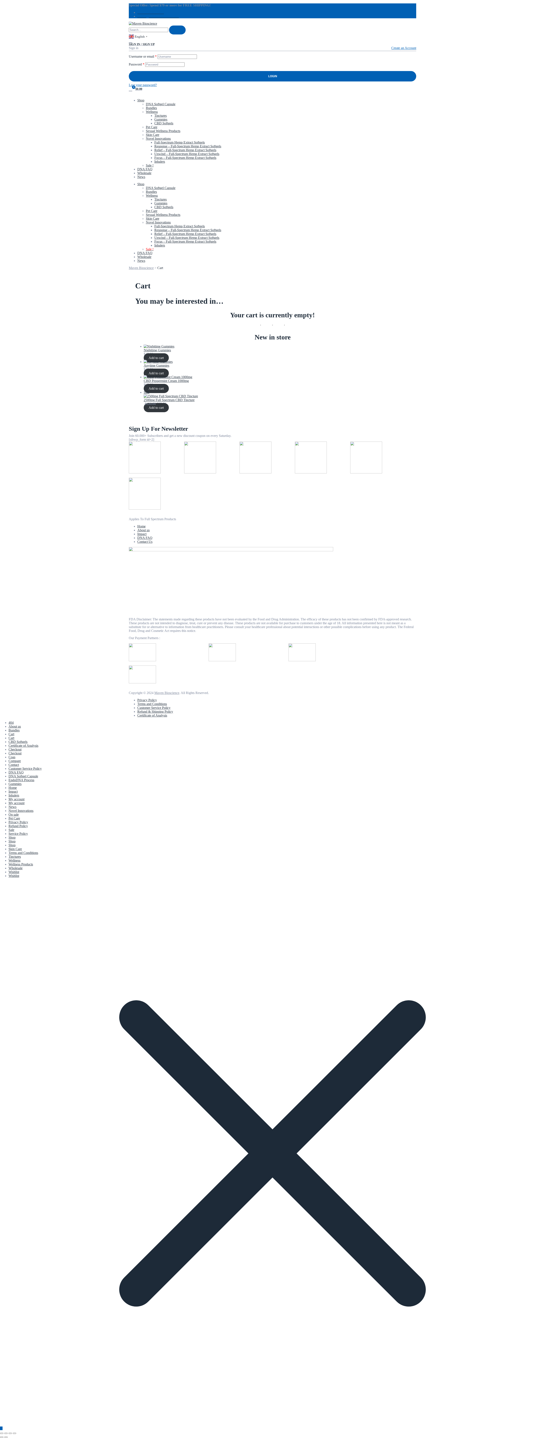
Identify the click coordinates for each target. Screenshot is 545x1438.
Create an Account (403, 48)
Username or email (143, 56)
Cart (11, 734)
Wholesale (144, 173)
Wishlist (14, 872)
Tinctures (160, 115)
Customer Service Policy (25, 768)
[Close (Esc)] (14, 1433)
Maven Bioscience (166, 693)
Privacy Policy (18, 822)
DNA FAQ (144, 169)
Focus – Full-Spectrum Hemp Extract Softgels (185, 158)
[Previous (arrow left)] (1, 1437)
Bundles (151, 108)
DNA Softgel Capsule (160, 104)
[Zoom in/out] (1, 1433)
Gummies (160, 119)
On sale (14, 814)
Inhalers (159, 161)
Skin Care (152, 135)
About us (15, 726)
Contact (14, 765)
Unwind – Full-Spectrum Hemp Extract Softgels (186, 154)
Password (136, 64)
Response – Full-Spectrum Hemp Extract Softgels (187, 146)
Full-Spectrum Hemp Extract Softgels (179, 142)
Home (13, 788)
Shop (140, 100)
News (141, 177)
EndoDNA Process (21, 780)
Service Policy (18, 833)
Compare (15, 761)
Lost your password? (143, 85)
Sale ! (149, 165)
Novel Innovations (158, 138)
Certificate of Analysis (23, 745)
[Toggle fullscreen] (6, 1433)
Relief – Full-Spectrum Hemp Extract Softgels (185, 150)
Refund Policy (18, 826)
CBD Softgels (163, 123)
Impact (13, 791)
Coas (12, 757)
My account (16, 799)
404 (11, 722)
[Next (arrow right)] (6, 1437)
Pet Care (151, 127)
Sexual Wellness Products (163, 131)
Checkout (15, 749)
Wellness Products (21, 864)
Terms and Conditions (23, 853)
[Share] (10, 1433)
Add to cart (156, 358)
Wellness (152, 112)
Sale (11, 830)
